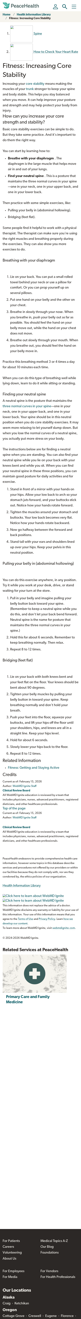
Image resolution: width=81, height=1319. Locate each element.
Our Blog (47, 1247)
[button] (64, 6)
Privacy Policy (47, 919)
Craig (7, 1303)
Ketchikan (22, 1303)
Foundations (49, 1253)
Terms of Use (25, 919)
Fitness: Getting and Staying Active (33, 768)
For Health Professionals (57, 1277)
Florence (67, 1316)
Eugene (51, 1316)
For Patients (11, 1241)
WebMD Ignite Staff (24, 817)
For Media (10, 1277)
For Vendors (49, 1271)
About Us (9, 1259)
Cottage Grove (13, 1316)
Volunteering (12, 1253)
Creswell (34, 1316)
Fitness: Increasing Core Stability (30, 18)
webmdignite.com (63, 928)
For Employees (13, 1271)
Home (6, 14)
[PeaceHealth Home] (21, 5)
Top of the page (14, 808)
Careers (8, 1247)
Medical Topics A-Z (54, 1241)
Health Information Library (34, 14)
